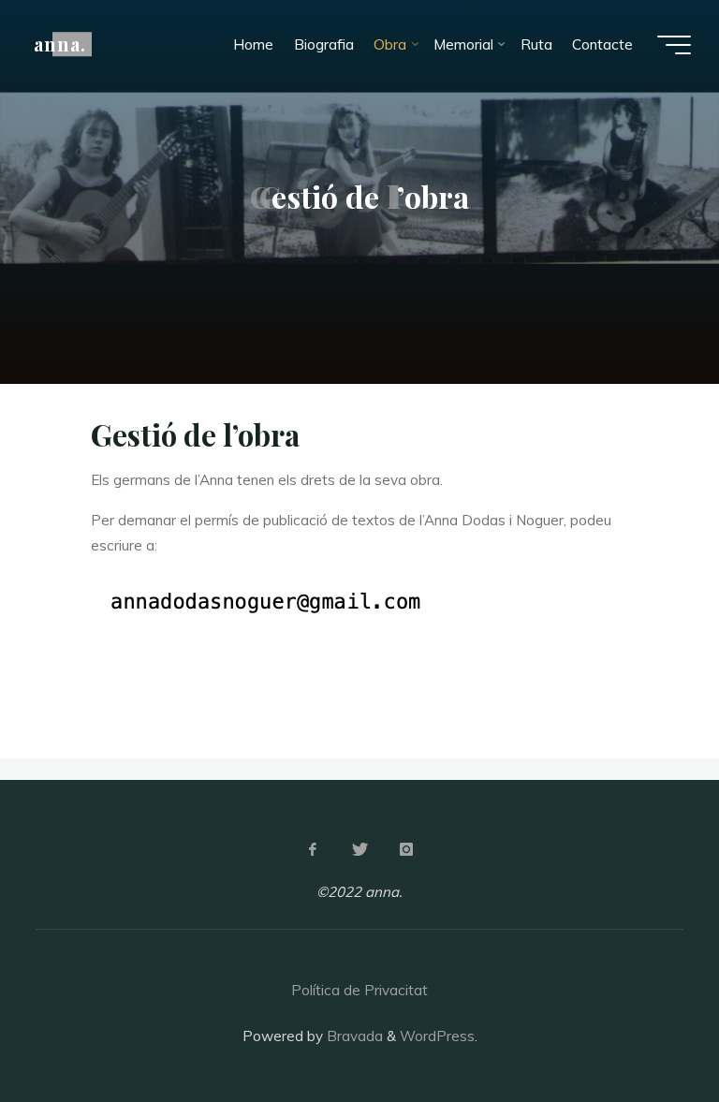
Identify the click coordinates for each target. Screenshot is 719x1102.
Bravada (353, 1036)
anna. (60, 44)
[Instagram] (406, 849)
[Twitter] (359, 849)
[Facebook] (313, 849)
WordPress (437, 1036)
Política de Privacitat (359, 990)
